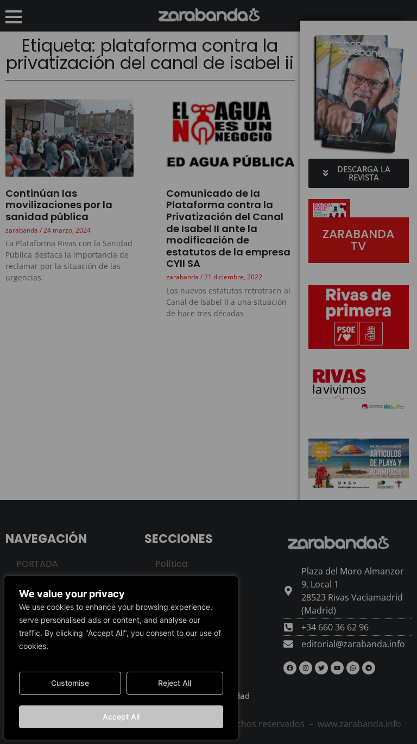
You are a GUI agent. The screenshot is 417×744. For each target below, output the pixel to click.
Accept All (121, 716)
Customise (70, 682)
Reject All (174, 682)
